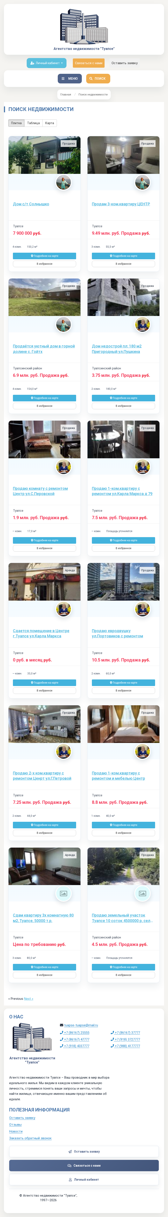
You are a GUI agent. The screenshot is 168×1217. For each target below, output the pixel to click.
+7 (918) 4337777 (76, 1046)
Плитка (16, 123)
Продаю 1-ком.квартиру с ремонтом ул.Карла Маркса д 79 (122, 491)
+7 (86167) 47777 (76, 1039)
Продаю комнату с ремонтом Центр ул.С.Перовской (40, 491)
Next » (28, 999)
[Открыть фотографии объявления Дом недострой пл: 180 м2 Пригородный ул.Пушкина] (123, 297)
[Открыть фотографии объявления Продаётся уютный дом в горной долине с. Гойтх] (44, 297)
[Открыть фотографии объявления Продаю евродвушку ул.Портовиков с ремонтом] (123, 582)
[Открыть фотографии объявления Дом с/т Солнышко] (44, 155)
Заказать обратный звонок (30, 1138)
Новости (16, 1131)
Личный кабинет (48, 63)
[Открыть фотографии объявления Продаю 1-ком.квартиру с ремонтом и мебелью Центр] (123, 724)
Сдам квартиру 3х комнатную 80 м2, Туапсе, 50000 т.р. (43, 918)
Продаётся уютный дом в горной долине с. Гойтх (44, 349)
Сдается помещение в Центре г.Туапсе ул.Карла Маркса (41, 633)
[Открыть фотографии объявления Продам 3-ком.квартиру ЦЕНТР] (123, 155)
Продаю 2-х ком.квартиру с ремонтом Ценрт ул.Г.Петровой (42, 776)
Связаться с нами (88, 63)
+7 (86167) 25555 (76, 1033)
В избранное (44, 263)
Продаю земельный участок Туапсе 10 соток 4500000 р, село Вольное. (122, 918)
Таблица (33, 123)
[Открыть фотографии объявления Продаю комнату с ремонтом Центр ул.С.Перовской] (44, 439)
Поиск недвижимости (93, 94)
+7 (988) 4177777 (127, 1046)
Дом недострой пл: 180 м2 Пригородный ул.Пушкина (117, 349)
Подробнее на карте (45, 256)
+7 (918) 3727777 (127, 1039)
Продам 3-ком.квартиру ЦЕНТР (121, 204)
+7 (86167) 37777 (127, 1033)
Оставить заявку (125, 63)
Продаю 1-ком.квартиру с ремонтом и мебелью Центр (118, 776)
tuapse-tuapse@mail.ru (81, 1025)
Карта (49, 123)
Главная (65, 94)
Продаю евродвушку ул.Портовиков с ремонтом (117, 633)
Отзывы (15, 1125)
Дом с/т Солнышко (31, 204)
